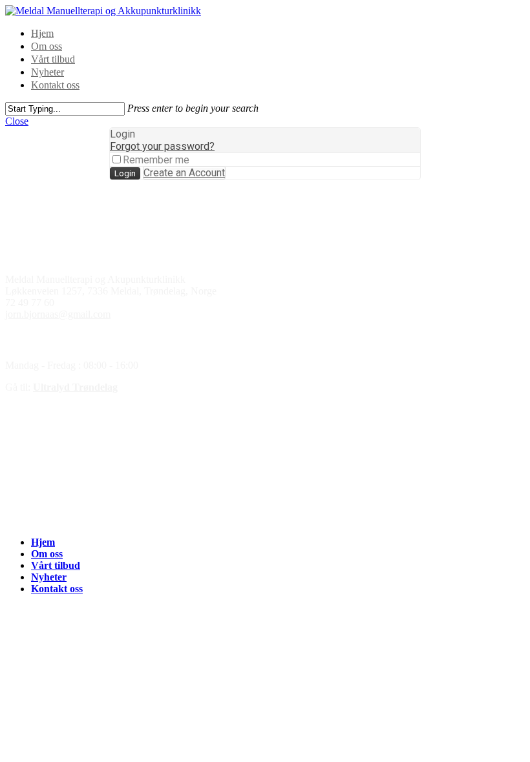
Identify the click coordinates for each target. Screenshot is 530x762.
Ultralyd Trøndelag (75, 387)
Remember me (156, 160)
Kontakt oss (55, 84)
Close (16, 121)
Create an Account (184, 173)
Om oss (46, 46)
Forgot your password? (162, 146)
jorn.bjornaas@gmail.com (58, 314)
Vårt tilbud (53, 59)
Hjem (42, 33)
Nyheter (47, 72)
